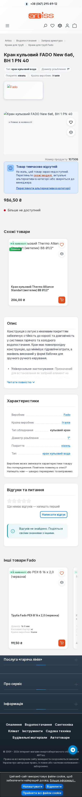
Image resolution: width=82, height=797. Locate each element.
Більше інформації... (63, 780)
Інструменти (32, 731)
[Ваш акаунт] (67, 25)
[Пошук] (45, 25)
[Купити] (61, 299)
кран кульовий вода (56, 453)
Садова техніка (58, 731)
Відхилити (54, 786)
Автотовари (60, 737)
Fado (67, 414)
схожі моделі (43, 175)
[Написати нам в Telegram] (72, 749)
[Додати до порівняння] (71, 132)
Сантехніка (64, 724)
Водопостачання (38, 724)
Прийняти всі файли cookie (42, 793)
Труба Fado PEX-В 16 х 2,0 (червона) (35, 615)
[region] (41, 133)
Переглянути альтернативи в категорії (43, 188)
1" (69, 437)
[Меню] (7, 25)
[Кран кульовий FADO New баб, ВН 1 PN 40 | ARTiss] (41, 133)
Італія (66, 422)
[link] (52, 25)
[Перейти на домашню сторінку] (41, 15)
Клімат (13, 731)
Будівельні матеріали (30, 737)
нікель (65, 445)
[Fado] (41, 90)
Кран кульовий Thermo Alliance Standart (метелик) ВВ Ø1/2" (32, 288)
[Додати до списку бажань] (71, 122)
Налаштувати (32, 786)
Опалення (14, 724)
